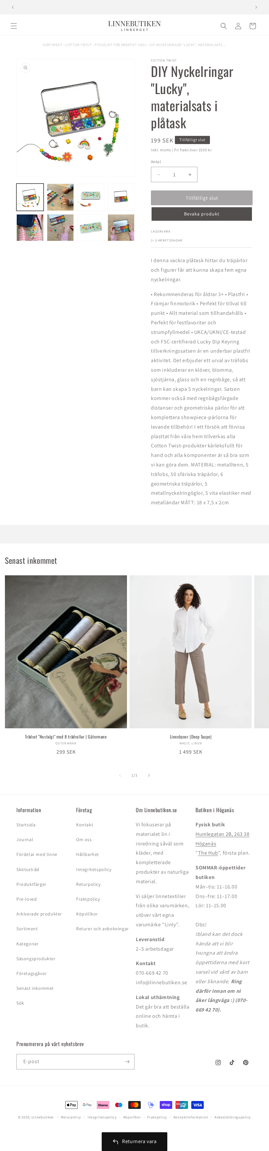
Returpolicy (88, 884)
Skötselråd (27, 869)
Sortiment (52, 44)
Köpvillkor (87, 914)
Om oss (84, 839)
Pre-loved (26, 899)
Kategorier (27, 944)
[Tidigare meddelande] (13, 7)
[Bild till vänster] (120, 775)
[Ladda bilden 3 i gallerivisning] (90, 197)
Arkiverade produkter (39, 914)
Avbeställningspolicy (233, 1117)
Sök (20, 1003)
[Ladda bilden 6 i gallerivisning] (60, 227)
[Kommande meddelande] (256, 7)
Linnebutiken (43, 1117)
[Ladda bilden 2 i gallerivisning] (60, 197)
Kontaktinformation (191, 1117)
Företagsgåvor (31, 973)
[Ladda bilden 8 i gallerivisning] (121, 227)
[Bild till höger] (149, 775)
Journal (24, 839)
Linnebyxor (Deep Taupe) (191, 736)
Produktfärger (31, 884)
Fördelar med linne (36, 854)
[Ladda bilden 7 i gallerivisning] (90, 227)
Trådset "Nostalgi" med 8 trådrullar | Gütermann (66, 736)
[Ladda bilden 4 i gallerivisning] (121, 197)
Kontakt (84, 825)
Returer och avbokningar (102, 929)
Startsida (25, 825)
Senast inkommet (35, 988)
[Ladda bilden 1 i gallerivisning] (30, 197)
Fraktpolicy (88, 899)
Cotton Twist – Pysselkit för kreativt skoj (106, 44)
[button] (14, 26)
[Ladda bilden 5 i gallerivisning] (30, 227)
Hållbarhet (87, 854)
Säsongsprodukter (36, 959)
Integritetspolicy (93, 869)
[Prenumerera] (127, 1061)
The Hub (208, 852)
